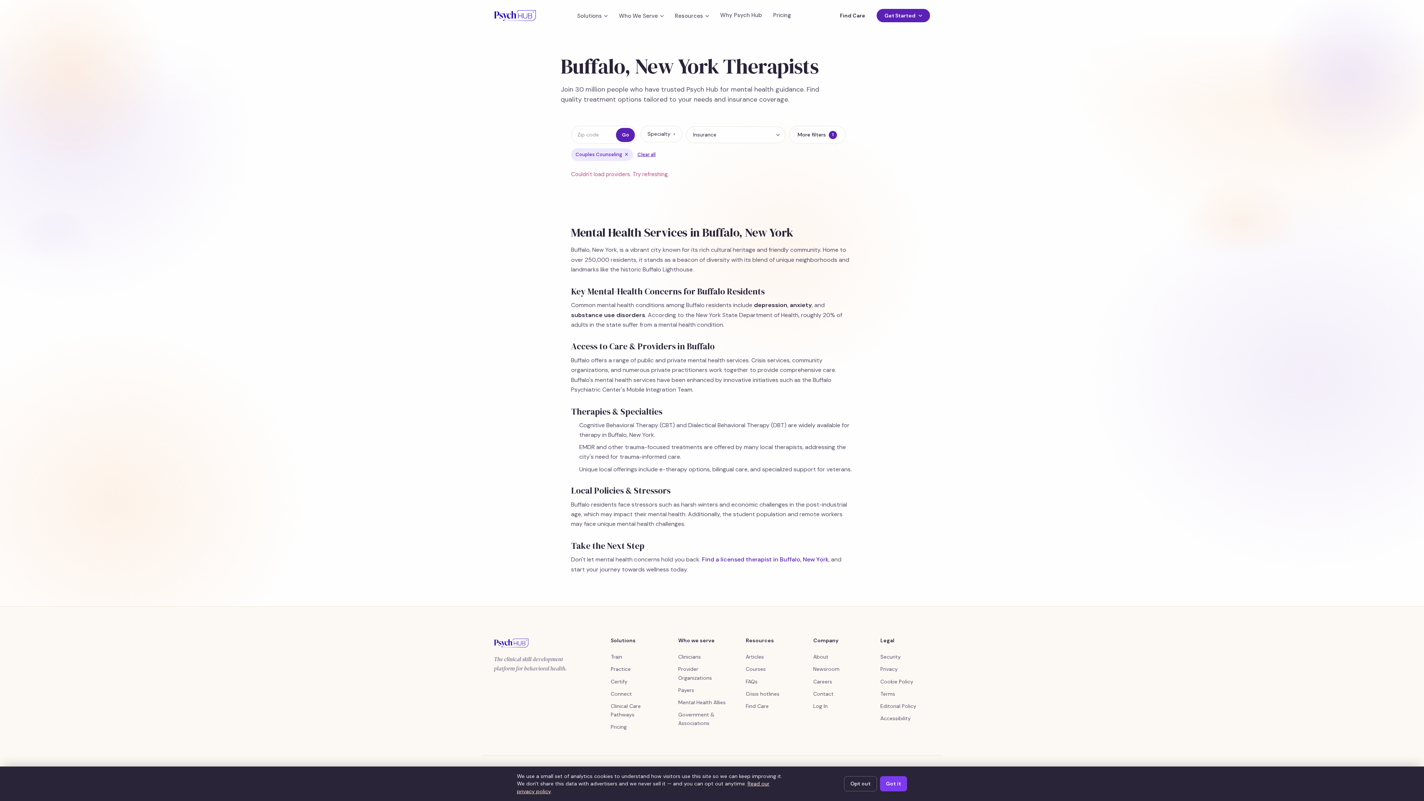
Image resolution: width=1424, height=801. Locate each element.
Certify (619, 681)
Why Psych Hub (741, 15)
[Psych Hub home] (515, 15)
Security (890, 656)
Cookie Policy (896, 681)
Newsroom (826, 669)
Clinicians (689, 656)
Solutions (589, 16)
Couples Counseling (602, 154)
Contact (823, 693)
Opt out (860, 783)
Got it (893, 783)
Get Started (900, 15)
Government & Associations (696, 718)
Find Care (852, 15)
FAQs (752, 681)
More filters (816, 134)
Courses (756, 669)
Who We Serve (638, 16)
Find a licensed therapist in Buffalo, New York (765, 559)
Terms (887, 693)
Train (616, 656)
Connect (621, 693)
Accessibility (895, 718)
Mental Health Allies (702, 702)
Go (625, 135)
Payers (686, 690)
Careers (822, 681)
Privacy (889, 669)
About (820, 656)
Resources (689, 16)
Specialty (661, 134)
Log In (820, 706)
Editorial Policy (898, 706)
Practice (621, 669)
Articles (755, 656)
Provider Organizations (695, 673)
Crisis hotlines (762, 693)
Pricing (782, 15)
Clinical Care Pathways (626, 710)
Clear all (646, 154)
